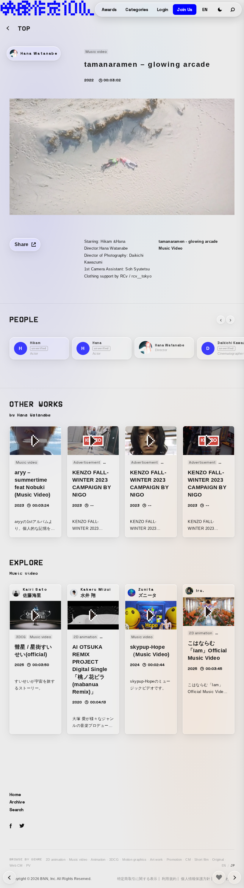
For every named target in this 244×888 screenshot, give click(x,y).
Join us (184, 9)
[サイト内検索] (233, 9)
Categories (137, 9)
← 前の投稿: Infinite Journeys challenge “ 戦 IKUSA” (234, 877)
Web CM (16, 865)
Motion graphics (134, 859)
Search (17, 809)
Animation (98, 859)
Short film (201, 859)
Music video (78, 859)
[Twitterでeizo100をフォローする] (21, 826)
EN (204, 9)
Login (162, 9)
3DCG (114, 859)
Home (15, 794)
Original (218, 859)
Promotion (174, 859)
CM (188, 859)
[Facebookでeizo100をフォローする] (11, 826)
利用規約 (169, 879)
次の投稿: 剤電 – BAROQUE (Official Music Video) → (9, 877)
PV (28, 865)
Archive (17, 802)
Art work (156, 859)
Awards (109, 9)
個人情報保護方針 (195, 879)
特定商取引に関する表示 (137, 879)
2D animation (55, 859)
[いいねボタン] (219, 877)
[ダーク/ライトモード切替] (220, 9)
